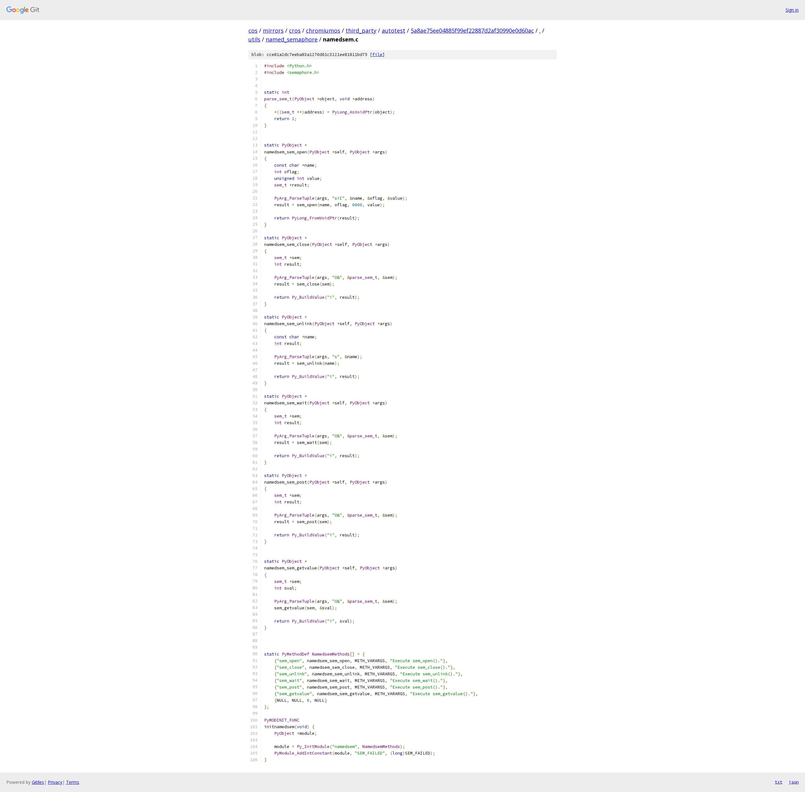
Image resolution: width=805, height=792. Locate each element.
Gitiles (38, 782)
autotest (393, 30)
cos (253, 30)
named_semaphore (292, 39)
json (794, 782)
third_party (361, 30)
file (377, 54)
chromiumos (323, 30)
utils (254, 39)
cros (295, 30)
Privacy (55, 782)
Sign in (792, 10)
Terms (72, 782)
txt (778, 782)
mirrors (273, 30)
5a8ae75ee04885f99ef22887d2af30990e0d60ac (472, 30)
